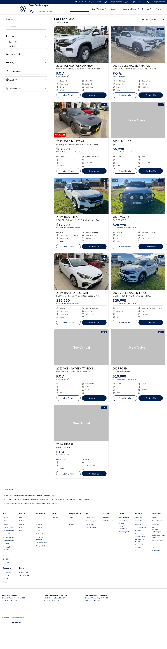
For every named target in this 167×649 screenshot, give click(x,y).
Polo (20, 527)
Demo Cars (139, 521)
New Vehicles (97, 9)
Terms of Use (24, 575)
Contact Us (94, 95)
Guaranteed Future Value (140, 535)
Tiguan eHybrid (8, 531)
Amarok (55, 517)
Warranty (155, 524)
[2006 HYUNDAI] (138, 120)
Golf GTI (22, 521)
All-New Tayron (8, 537)
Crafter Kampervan (123, 527)
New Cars (138, 517)
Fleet (137, 550)
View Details (68, 95)
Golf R (21, 524)
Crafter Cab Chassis (123, 522)
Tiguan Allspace (8, 534)
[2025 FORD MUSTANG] (81, 120)
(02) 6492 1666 (12, 600)
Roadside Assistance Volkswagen (156, 529)
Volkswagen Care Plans (158, 536)
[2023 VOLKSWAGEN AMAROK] (81, 44)
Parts (154, 547)
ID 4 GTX (6, 562)
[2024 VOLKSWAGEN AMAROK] (138, 44)
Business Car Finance (139, 546)
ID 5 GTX (6, 559)
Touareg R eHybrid (6, 548)
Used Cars (138, 524)
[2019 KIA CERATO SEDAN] (81, 271)
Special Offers (129, 9)
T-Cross (5, 517)
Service (145, 9)
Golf (20, 517)
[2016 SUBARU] (81, 423)
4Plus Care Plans (158, 540)
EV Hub (5, 579)
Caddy (71, 517)
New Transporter (92, 521)
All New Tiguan (8, 527)
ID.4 (4, 552)
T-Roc (5, 521)
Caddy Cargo (90, 517)
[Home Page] (14, 9)
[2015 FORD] (138, 347)
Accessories (156, 550)
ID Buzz (38, 531)
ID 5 (4, 556)
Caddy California (108, 521)
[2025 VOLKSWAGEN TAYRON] (81, 347)
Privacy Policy (24, 572)
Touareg (6, 544)
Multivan (72, 521)
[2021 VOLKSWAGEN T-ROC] (138, 271)
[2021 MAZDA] (138, 196)
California (105, 517)
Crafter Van (90, 524)
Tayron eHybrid (8, 540)
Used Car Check (157, 544)
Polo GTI (22, 531)
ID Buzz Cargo (41, 534)
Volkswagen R (124, 532)
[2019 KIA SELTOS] (81, 196)
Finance (138, 531)
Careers (5, 582)
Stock (113, 9)
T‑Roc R (5, 524)
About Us (6, 575)
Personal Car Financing (139, 540)
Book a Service (157, 521)
